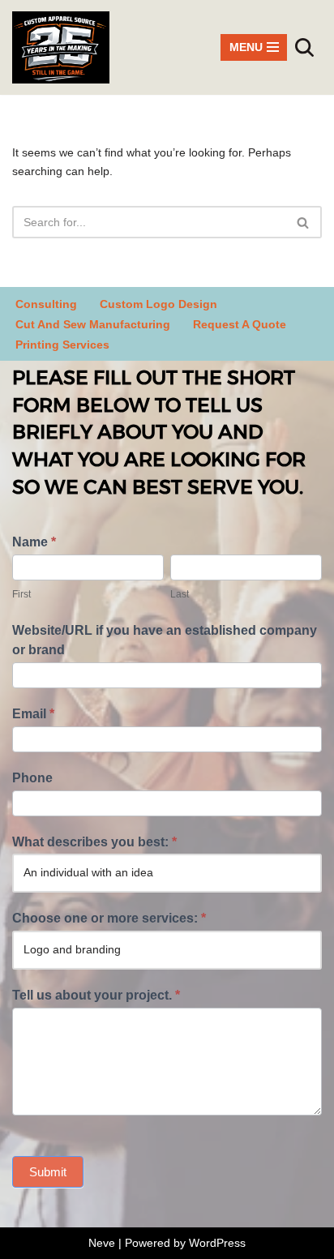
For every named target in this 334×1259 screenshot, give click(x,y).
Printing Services (62, 344)
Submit (47, 1172)
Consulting (46, 304)
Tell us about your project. (96, 995)
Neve (101, 1242)
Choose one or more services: (109, 918)
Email (33, 714)
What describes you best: (94, 842)
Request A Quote (239, 324)
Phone (32, 778)
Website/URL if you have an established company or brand (164, 640)
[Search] (304, 47)
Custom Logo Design (158, 304)
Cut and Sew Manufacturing (92, 324)
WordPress (217, 1242)
